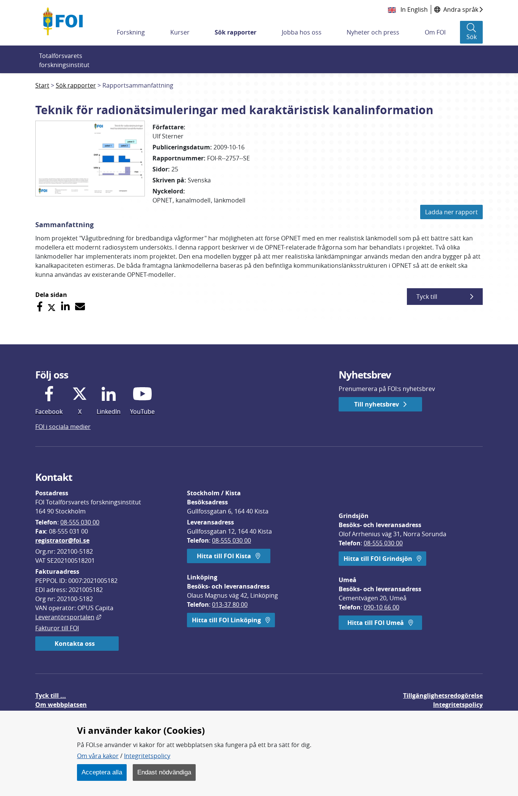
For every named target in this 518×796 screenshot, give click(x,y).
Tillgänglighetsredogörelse (443, 695)
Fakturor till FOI (57, 628)
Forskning (131, 32)
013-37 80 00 (230, 604)
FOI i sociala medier (63, 426)
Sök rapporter (235, 32)
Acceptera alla (102, 772)
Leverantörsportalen (68, 617)
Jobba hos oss (302, 32)
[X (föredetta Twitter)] (51, 306)
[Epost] (80, 306)
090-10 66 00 (381, 607)
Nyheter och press (373, 32)
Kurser (180, 32)
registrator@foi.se (62, 540)
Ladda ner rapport (451, 212)
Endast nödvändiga (164, 772)
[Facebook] (39, 306)
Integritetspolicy (147, 756)
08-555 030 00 (79, 522)
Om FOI (435, 32)
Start (42, 85)
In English (413, 9)
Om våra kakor (98, 756)
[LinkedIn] (65, 306)
